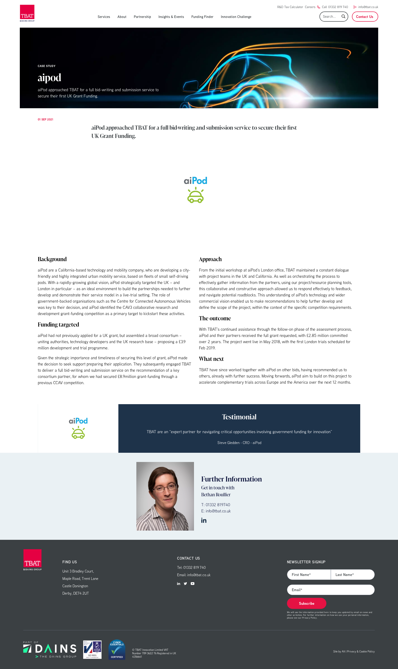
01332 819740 (218, 504)
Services (104, 16)
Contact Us (364, 16)
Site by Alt (339, 651)
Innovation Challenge (236, 16)
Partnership (142, 16)
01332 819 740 (338, 7)
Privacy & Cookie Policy (361, 651)
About (121, 16)
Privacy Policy (309, 617)
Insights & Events (171, 16)
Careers (310, 7)
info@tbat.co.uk (368, 7)
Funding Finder (202, 16)
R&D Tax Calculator (290, 7)
